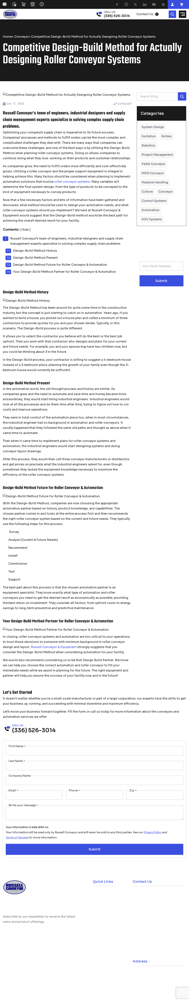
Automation (150, 210)
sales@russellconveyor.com (159, 904)
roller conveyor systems (72, 182)
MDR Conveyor (153, 173)
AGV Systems (152, 219)
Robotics (148, 145)
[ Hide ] (25, 230)
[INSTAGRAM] (126, 4)
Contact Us (101, 927)
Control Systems (154, 201)
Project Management (157, 155)
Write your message (23, 805)
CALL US (109, 12)
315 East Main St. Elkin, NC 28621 (162, 973)
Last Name (16, 760)
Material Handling (155, 182)
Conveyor (21, 37)
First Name (17, 746)
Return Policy (103, 910)
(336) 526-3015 (151, 942)
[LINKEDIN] (144, 4)
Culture (147, 192)
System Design (153, 127)
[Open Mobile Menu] (182, 14)
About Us (100, 919)
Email (13, 790)
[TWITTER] (135, 4)
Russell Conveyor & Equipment (54, 647)
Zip (133, 790)
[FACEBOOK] (117, 4)
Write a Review (19, 972)
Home (7, 37)
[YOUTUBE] (154, 4)
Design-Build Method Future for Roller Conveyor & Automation (60, 265)
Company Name (19, 775)
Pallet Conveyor (153, 164)
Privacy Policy (153, 832)
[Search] (172, 14)
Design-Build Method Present (35, 258)
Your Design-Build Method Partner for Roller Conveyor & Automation (64, 272)
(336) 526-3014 (151, 894)
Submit (161, 281)
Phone (74, 790)
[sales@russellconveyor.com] (7, 4)
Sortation (149, 136)
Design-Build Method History (35, 251)
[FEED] (163, 4)
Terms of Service (17, 837)
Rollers (166, 136)
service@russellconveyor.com (160, 952)
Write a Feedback (56, 972)
